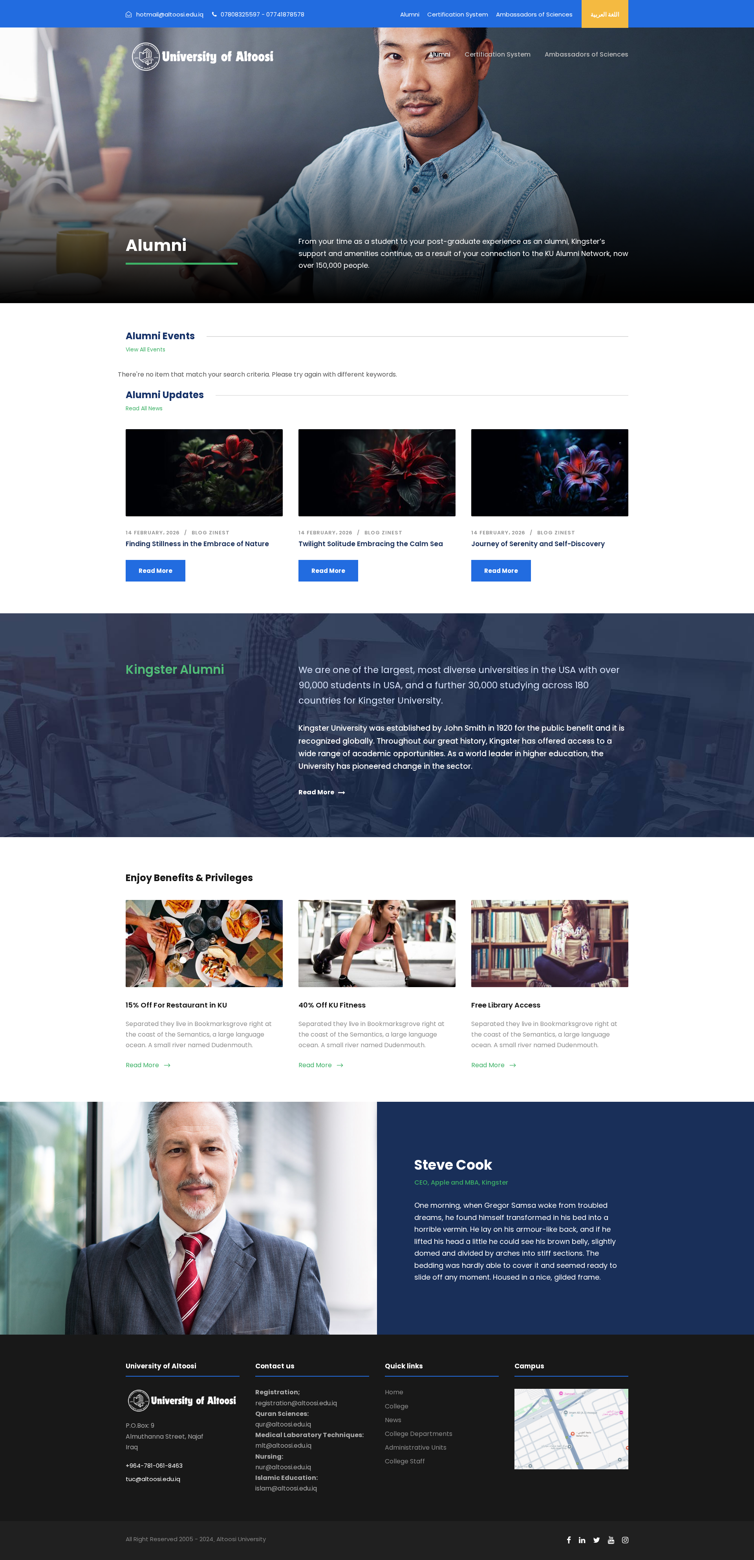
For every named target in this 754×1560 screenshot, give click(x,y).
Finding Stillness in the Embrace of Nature (197, 544)
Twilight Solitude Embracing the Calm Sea (370, 544)
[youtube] (611, 1540)
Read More (155, 571)
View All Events (145, 349)
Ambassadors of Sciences (534, 14)
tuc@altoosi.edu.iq (153, 1479)
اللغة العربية (605, 14)
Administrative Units (416, 1447)
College (396, 1406)
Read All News (144, 408)
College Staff (405, 1461)
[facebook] (569, 1540)
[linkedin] (582, 1540)
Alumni (409, 14)
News (393, 1420)
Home (394, 1392)
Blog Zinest (211, 532)
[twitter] (596, 1540)
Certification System (457, 14)
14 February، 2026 (152, 532)
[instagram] (625, 1540)
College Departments (418, 1433)
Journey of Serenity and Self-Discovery (538, 544)
